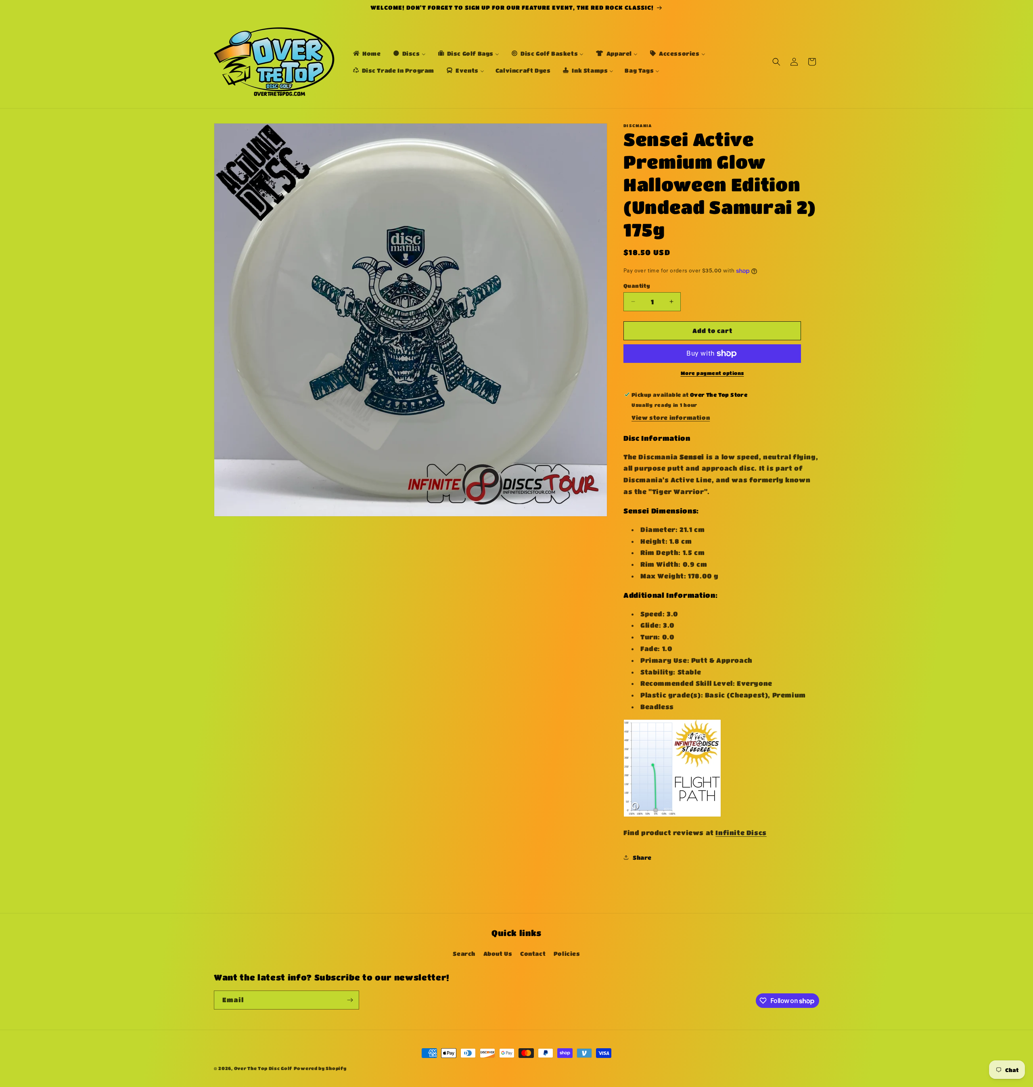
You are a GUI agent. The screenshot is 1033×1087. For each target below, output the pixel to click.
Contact (533, 953)
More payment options (712, 373)
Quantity (636, 286)
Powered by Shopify (320, 1068)
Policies (567, 953)
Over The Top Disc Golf (263, 1068)
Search (464, 953)
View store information (671, 417)
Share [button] (642, 857)
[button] (776, 62)
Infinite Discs (740, 832)
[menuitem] (366, 53)
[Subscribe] (350, 1000)
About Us (497, 953)
